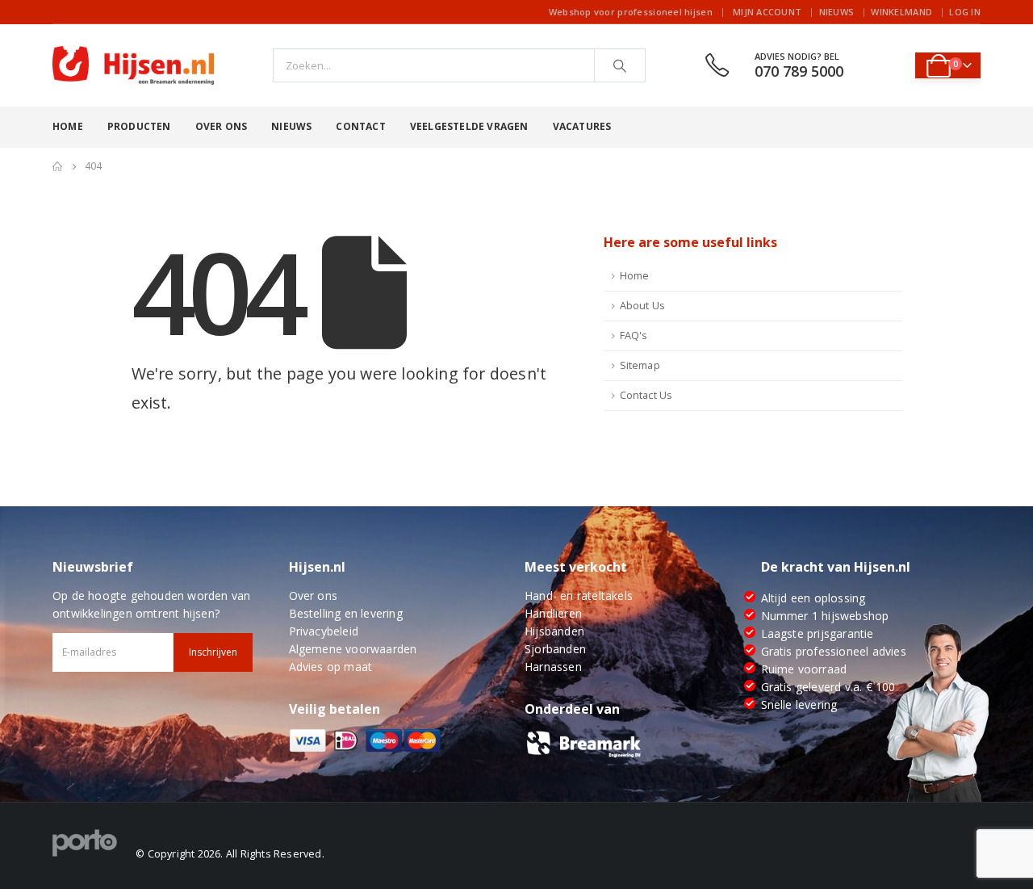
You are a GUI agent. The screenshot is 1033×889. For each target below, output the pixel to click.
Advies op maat (331, 666)
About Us (643, 305)
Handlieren (553, 613)
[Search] (620, 65)
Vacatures (582, 126)
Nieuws (837, 12)
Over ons (221, 126)
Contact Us (646, 395)
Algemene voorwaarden (353, 648)
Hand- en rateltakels (579, 595)
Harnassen (553, 666)
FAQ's (634, 335)
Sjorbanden (555, 648)
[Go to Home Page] (57, 166)
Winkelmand (901, 12)
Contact (360, 126)
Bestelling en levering (346, 613)
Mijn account (767, 12)
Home (67, 126)
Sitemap (640, 365)
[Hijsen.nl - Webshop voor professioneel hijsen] (133, 65)
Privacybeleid (324, 631)
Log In (965, 12)
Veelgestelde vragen (469, 126)
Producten (139, 126)
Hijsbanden (554, 631)
